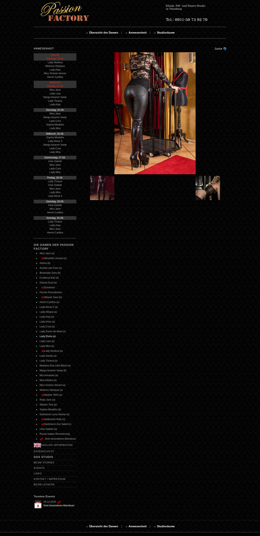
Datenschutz (44, 451)
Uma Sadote (55, 161)
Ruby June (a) (47, 399)
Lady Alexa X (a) (49, 307)
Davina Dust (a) (48, 282)
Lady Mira (55, 128)
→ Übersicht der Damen (102, 32)
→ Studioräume (164, 32)
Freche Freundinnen (51, 292)
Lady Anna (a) (47, 321)
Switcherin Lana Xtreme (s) (54, 414)
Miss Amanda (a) (49, 375)
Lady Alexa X (55, 141)
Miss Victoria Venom (55, 73)
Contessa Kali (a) (49, 277)
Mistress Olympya (55, 66)
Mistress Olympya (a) (51, 390)
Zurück (218, 48)
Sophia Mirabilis (55, 124)
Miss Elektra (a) (48, 380)
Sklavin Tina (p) (48, 404)
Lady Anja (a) (47, 316)
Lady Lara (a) (47, 341)
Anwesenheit (44, 48)
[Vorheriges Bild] (101, 187)
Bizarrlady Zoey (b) (50, 272)
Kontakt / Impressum (49, 479)
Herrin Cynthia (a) (49, 302)
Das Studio (43, 457)
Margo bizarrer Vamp (55, 97)
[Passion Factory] (129, 11)
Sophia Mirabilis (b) (50, 409)
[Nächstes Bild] (208, 187)
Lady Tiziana (55, 100)
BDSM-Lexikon (44, 484)
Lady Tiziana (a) (48, 360)
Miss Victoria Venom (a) (53, 385)
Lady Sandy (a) (48, 355)
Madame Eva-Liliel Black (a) (55, 365)
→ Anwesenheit (136, 32)
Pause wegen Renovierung (55, 434)
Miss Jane (55, 89)
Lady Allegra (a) (48, 311)
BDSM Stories (44, 462)
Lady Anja (55, 69)
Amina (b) (45, 263)
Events (39, 468)
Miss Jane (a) (47, 253)
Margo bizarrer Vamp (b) (53, 370)
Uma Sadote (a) (48, 429)
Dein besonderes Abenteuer (59, 505)
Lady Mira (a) (47, 346)
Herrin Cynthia (55, 77)
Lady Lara (55, 93)
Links (38, 473)
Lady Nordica (55, 62)
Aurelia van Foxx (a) (51, 268)
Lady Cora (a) (47, 326)
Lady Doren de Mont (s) (53, 331)
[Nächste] (155, 113)
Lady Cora (55, 121)
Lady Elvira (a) (48, 336)
